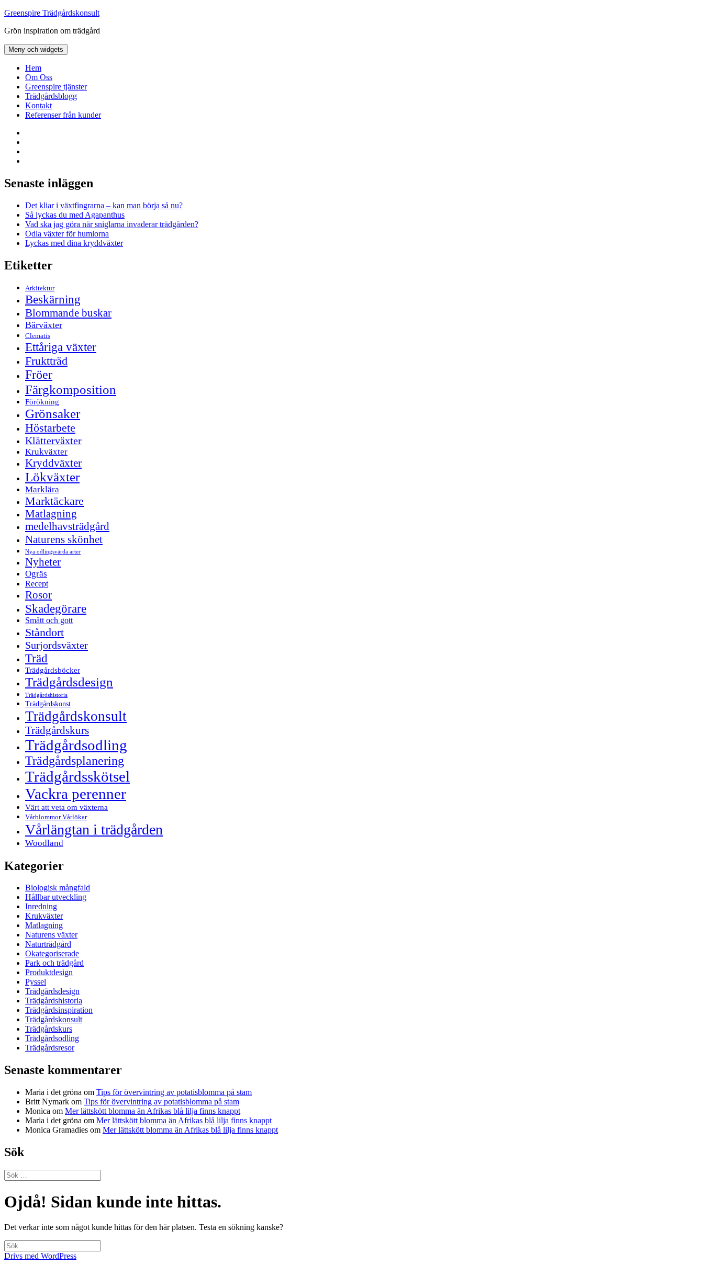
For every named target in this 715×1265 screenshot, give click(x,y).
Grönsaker (52, 413)
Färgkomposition (70, 389)
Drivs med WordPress (40, 1255)
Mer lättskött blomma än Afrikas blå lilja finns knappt (152, 1110)
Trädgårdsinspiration (59, 1010)
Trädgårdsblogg (51, 96)
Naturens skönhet (64, 539)
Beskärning (53, 299)
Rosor (38, 595)
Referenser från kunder (63, 114)
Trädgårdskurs (57, 730)
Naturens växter (51, 934)
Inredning (41, 906)
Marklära (42, 489)
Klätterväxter (53, 440)
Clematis (37, 336)
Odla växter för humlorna (67, 233)
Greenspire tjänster (56, 86)
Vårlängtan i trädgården (94, 829)
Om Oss (38, 77)
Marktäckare (54, 501)
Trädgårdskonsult (76, 716)
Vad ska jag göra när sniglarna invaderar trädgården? (111, 224)
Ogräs (36, 574)
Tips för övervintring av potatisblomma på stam (174, 1092)
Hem (33, 67)
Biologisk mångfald (57, 887)
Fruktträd (46, 360)
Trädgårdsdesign (69, 682)
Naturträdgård (48, 944)
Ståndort (44, 632)
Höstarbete (50, 427)
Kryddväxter (53, 463)
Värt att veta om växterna (66, 807)
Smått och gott (49, 620)
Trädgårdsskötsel (77, 776)
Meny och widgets (35, 49)
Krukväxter (46, 452)
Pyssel (35, 981)
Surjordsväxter (56, 645)
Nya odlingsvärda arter (53, 551)
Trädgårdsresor (49, 1047)
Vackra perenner (75, 793)
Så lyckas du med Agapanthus (75, 214)
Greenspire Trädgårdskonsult (51, 12)
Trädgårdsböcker (52, 669)
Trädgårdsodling (76, 745)
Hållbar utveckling (55, 897)
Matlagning (51, 513)
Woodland (44, 843)
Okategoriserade (52, 953)
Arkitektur (39, 288)
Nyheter (43, 562)
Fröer (38, 374)
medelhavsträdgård (67, 526)
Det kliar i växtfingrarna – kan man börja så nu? (104, 205)
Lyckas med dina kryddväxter (74, 243)
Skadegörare (55, 608)
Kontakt (38, 105)
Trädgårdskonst (48, 704)
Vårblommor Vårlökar (56, 817)
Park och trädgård (54, 962)
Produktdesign (49, 972)
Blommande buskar (68, 313)
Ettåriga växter (60, 347)
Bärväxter (43, 325)
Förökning (42, 401)
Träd (36, 658)
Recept (36, 583)
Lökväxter (52, 476)
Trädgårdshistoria (46, 695)
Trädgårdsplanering (74, 760)
